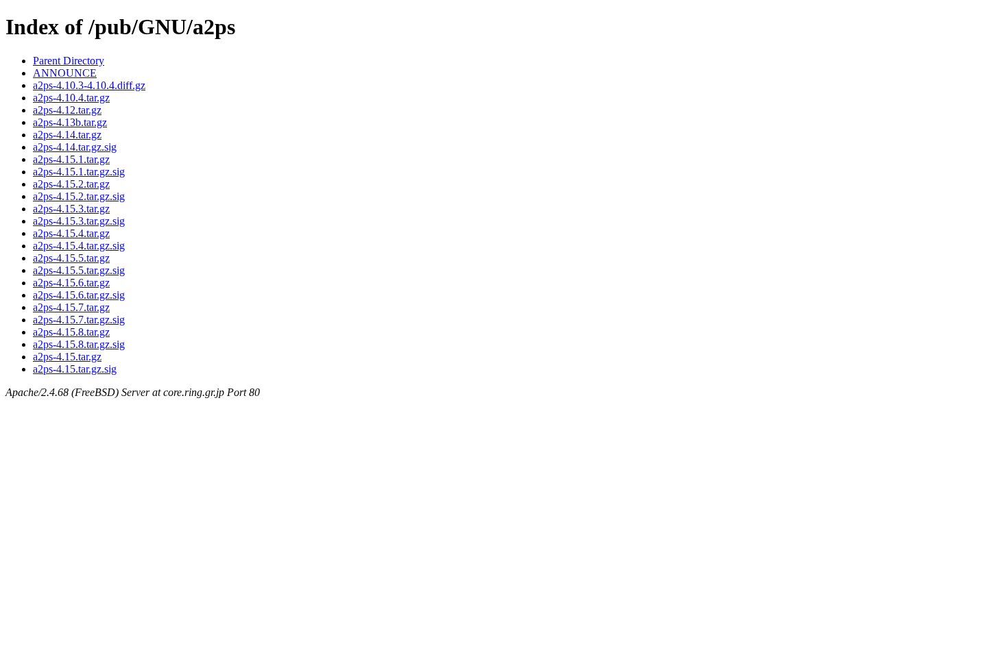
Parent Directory (68, 60)
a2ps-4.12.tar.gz (67, 110)
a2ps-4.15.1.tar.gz (71, 159)
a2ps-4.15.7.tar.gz (71, 307)
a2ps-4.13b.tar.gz (70, 122)
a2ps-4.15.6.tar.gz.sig (79, 295)
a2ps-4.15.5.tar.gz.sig (79, 270)
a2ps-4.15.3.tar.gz (71, 208)
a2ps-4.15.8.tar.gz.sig (79, 344)
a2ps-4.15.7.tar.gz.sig (79, 319)
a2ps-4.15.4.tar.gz (71, 233)
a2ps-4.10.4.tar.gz (71, 97)
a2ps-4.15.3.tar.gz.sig (79, 221)
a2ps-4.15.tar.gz (67, 356)
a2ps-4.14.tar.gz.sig (75, 147)
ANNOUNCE (65, 73)
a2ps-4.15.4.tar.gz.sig (79, 245)
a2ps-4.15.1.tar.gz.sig (79, 171)
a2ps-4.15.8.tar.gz (71, 332)
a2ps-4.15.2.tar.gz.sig (79, 196)
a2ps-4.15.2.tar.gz (71, 184)
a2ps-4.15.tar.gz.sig (75, 369)
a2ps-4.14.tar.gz (67, 134)
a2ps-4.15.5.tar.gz (71, 258)
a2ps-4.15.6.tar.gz (71, 282)
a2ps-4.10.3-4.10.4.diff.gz (89, 85)
